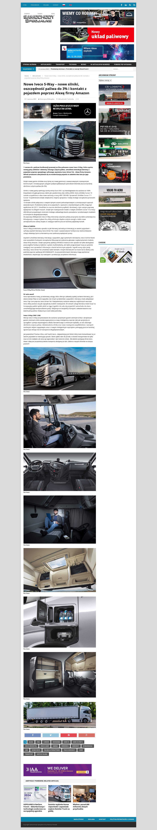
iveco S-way (45, 746)
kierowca (65, 746)
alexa (31, 742)
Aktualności (46, 64)
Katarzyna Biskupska (47, 99)
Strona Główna (29, 64)
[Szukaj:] (123, 69)
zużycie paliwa (42, 754)
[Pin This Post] (69, 735)
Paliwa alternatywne (52, 750)
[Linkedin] (126, 5)
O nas (24, 5)
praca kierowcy (69, 750)
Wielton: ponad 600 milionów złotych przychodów (81, 806)
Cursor (46, 742)
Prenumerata (35, 5)
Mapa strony (79, 819)
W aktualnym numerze (100, 64)
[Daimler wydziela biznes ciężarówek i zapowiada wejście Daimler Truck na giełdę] (59, 801)
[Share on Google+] (87, 735)
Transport (60, 64)
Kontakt (55, 5)
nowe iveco (36, 750)
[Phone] (130, 5)
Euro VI (66, 742)
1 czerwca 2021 (31, 99)
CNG (38, 742)
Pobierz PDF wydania (122, 64)
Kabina (55, 746)
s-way (81, 750)
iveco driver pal (31, 746)
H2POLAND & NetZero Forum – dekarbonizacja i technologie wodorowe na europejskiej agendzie (34, 807)
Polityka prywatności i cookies (122, 819)
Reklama (46, 5)
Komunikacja (87, 746)
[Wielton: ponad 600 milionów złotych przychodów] (84, 801)
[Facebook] (121, 5)
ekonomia (56, 742)
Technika (73, 64)
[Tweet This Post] (51, 735)
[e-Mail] (134, 5)
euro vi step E (78, 742)
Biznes (83, 64)
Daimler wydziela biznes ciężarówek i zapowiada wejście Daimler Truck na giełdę (59, 807)
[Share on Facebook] (33, 735)
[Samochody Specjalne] (39, 17)
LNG (26, 750)
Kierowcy (75, 746)
